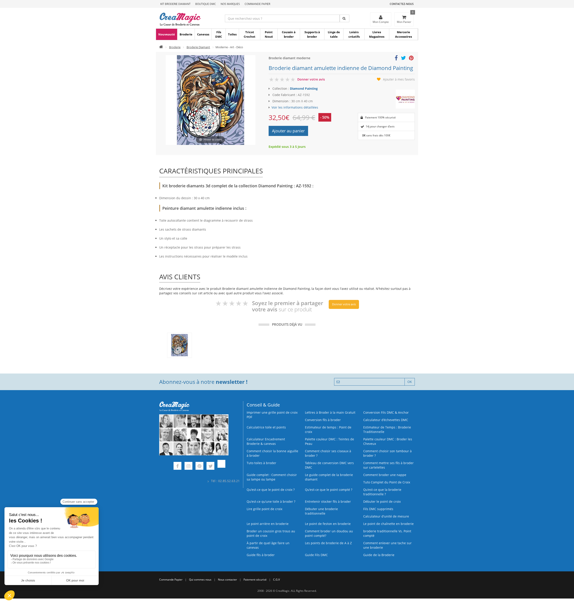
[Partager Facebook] (396, 59)
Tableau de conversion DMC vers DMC (329, 465)
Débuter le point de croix (382, 501)
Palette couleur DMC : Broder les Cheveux (387, 441)
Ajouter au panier (288, 130)
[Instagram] (188, 466)
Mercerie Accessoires (403, 34)
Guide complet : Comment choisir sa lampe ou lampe (272, 477)
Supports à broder (312, 34)
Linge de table (334, 34)
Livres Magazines (376, 34)
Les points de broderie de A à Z (328, 543)
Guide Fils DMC (316, 555)
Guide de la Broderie (378, 555)
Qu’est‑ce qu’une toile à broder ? (271, 501)
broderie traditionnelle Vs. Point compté (387, 533)
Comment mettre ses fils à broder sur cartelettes (388, 465)
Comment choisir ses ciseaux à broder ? (328, 453)
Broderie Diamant (198, 47)
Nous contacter (227, 579)
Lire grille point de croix (264, 509)
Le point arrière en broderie (268, 524)
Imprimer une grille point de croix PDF (272, 414)
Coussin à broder (289, 34)
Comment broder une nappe (384, 475)
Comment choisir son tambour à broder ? (387, 453)
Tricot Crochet (249, 34)
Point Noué (269, 34)
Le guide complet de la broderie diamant (329, 477)
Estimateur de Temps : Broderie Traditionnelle (387, 429)
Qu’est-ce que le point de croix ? (271, 489)
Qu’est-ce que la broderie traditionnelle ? (382, 491)
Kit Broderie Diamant (175, 4)
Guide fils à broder (261, 555)
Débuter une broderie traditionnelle (321, 511)
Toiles (232, 34)
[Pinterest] (199, 466)
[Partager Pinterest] (411, 59)
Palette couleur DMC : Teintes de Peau (329, 441)
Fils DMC (218, 34)
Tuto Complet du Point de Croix (386, 482)
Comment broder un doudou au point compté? (329, 533)
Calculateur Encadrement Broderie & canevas (266, 441)
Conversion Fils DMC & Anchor (386, 412)
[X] (210, 466)
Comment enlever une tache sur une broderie (387, 545)
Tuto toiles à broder (261, 463)
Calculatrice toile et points (266, 427)
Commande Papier (257, 4)
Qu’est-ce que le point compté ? (328, 489)
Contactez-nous (402, 4)
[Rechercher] (344, 18)
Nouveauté (166, 34)
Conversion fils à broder (323, 420)
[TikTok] (221, 466)
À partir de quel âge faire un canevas (268, 545)
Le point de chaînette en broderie (388, 524)
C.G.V (276, 579)
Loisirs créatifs (354, 34)
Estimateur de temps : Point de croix (328, 429)
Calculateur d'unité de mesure (386, 516)
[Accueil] (161, 47)
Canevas (203, 34)
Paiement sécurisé (255, 579)
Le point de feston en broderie (328, 524)
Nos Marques (230, 4)
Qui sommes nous (200, 579)
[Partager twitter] (403, 59)
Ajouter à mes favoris (399, 79)
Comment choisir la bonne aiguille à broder (272, 453)
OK (409, 382)
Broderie (186, 34)
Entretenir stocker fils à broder (328, 501)
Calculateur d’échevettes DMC (385, 420)
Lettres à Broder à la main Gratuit (330, 412)
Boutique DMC (205, 4)
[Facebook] (177, 466)
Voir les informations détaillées (295, 107)
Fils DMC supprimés (378, 509)
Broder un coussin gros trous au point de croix (271, 533)
